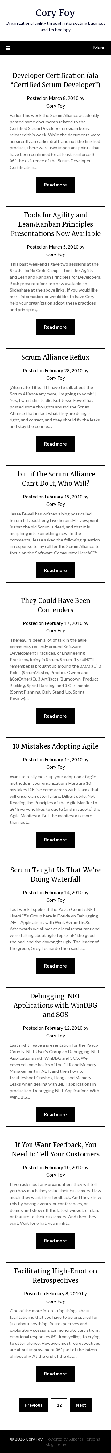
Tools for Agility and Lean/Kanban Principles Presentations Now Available (56, 224)
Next (81, 1405)
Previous (34, 1405)
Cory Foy (55, 13)
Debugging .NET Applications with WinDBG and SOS (55, 1005)
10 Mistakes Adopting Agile (55, 746)
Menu (99, 47)
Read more (55, 184)
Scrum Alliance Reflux (55, 357)
